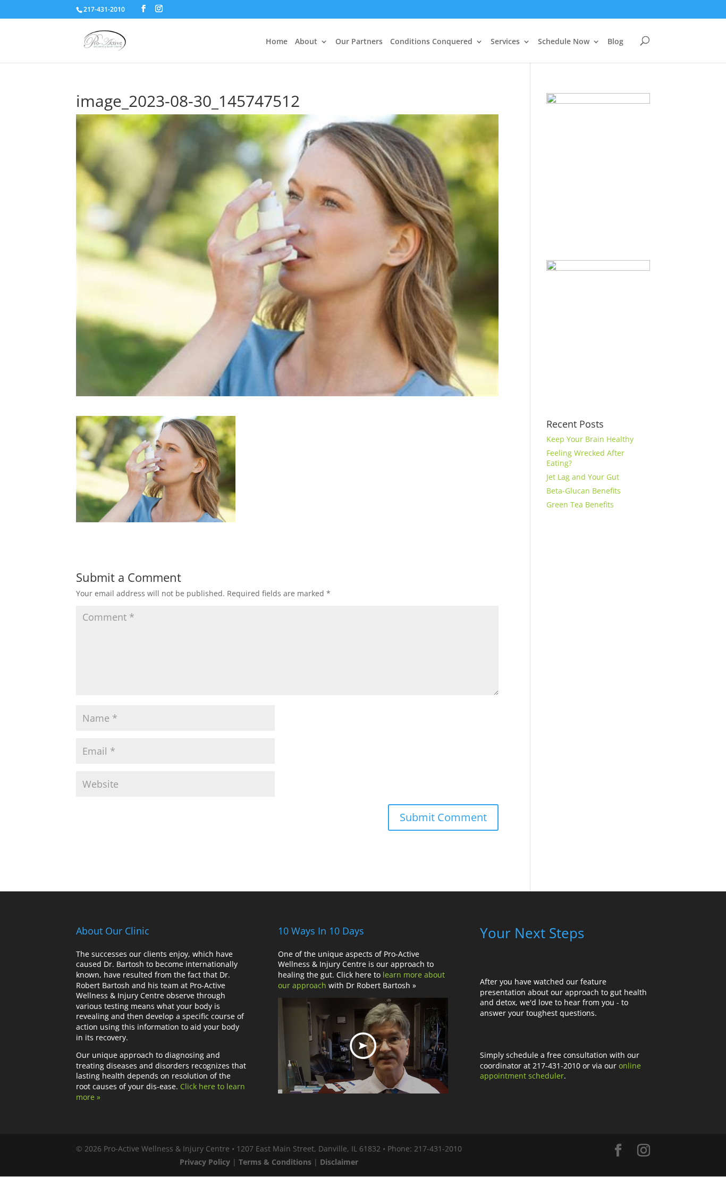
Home (277, 42)
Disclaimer (339, 1162)
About (306, 42)
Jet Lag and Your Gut (582, 477)
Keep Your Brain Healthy (590, 439)
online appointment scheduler (560, 1071)
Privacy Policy (205, 1162)
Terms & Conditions (275, 1162)
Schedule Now (563, 42)
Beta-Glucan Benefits (583, 491)
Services (505, 42)
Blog (615, 42)
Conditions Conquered (431, 42)
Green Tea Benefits (580, 504)
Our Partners (359, 42)
